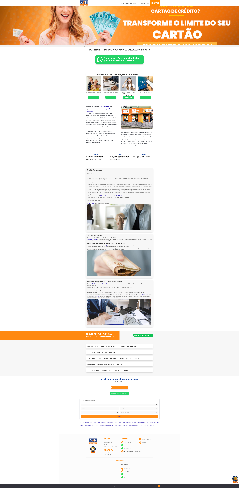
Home (122, 3)
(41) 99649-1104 (128, 477)
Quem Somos (128, 3)
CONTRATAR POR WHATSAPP (120, 393)
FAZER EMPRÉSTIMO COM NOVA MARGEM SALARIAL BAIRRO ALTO (129, 423)
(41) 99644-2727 (128, 474)
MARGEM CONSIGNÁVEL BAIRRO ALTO (149, 423)
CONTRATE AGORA (93, 97)
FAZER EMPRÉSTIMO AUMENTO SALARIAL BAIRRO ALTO (106, 423)
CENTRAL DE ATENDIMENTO (142, 335)
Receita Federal (145, 294)
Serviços (135, 3)
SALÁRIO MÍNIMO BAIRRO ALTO (125, 425)
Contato (142, 3)
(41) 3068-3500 (127, 445)
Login (147, 3)
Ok (159, 486)
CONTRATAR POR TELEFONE (120, 388)
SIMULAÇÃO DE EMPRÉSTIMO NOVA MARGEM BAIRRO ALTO (142, 425)
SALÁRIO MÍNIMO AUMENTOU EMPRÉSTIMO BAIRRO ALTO (108, 425)
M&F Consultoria (90, 203)
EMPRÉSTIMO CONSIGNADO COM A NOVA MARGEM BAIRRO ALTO (107, 422)
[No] (237, 486)
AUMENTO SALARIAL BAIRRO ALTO (88, 422)
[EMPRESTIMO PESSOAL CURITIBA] (137, 129)
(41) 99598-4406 (128, 448)
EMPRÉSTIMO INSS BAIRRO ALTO (153, 422)
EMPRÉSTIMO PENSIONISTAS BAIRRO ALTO (88, 423)
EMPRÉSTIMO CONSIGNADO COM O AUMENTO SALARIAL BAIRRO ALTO (133, 422)
